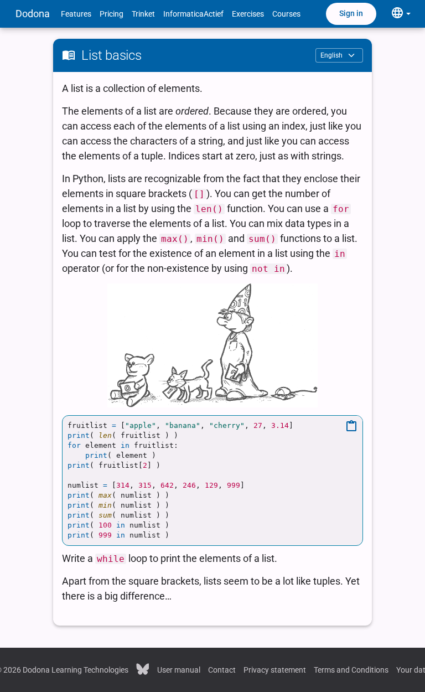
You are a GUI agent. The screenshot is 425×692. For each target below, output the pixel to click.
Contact (222, 669)
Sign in (351, 13)
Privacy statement (274, 669)
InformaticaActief (193, 13)
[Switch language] (400, 13)
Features (76, 13)
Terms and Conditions (351, 669)
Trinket (143, 13)
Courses (286, 13)
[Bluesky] (142, 668)
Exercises (248, 13)
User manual (178, 669)
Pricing (111, 13)
